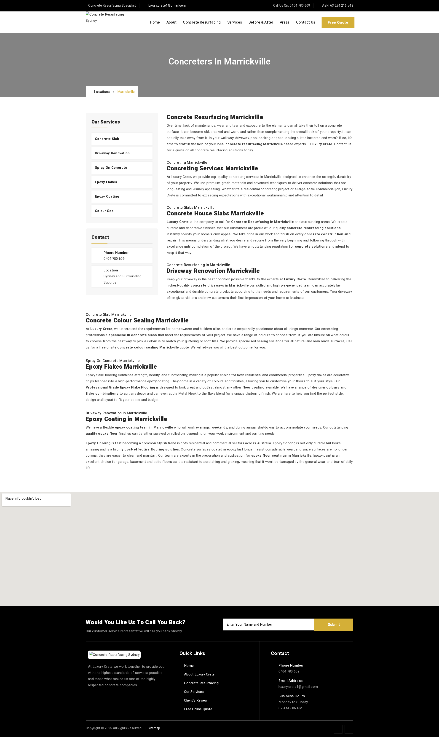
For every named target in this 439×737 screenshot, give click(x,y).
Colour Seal (104, 210)
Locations (101, 91)
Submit (334, 624)
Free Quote (338, 22)
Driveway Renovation (112, 153)
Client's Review (196, 700)
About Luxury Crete (199, 674)
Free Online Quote (198, 709)
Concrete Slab (107, 138)
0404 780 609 (114, 258)
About (171, 22)
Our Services (194, 691)
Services (234, 22)
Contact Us (305, 22)
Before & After (261, 22)
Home (155, 22)
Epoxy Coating (107, 196)
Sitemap (154, 728)
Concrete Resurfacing (202, 22)
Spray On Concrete (111, 167)
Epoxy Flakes (106, 182)
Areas (285, 22)
